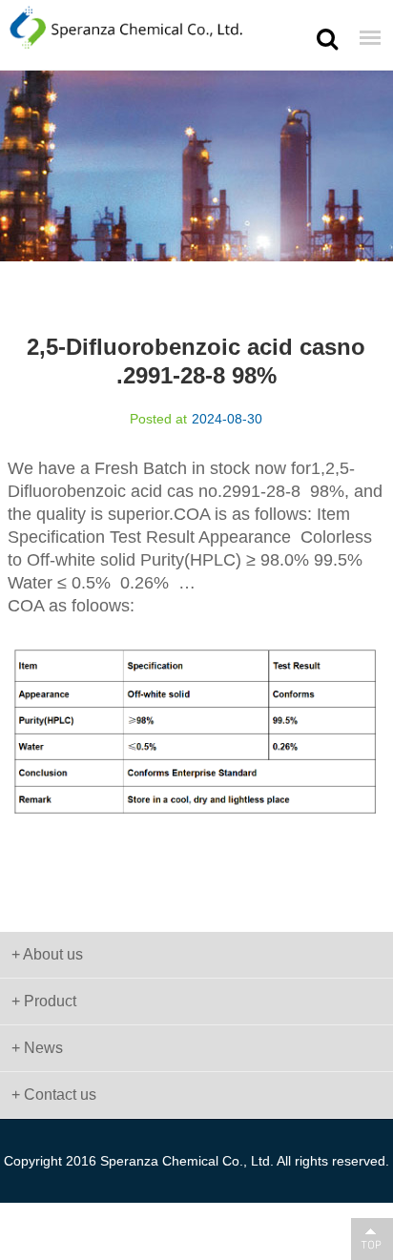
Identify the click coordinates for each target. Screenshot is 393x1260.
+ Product (43, 1001)
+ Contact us (53, 1094)
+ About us (47, 954)
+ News (37, 1048)
